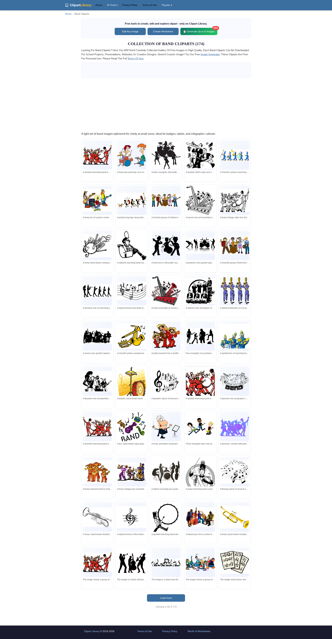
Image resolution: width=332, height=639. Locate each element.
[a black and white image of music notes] (166, 562)
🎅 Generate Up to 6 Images (200, 30)
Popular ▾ (167, 5)
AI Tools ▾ (112, 5)
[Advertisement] (166, 104)
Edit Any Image (130, 31)
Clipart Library (91, 631)
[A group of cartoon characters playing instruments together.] (200, 562)
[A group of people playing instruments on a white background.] (131, 562)
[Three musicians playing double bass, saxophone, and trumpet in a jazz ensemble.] (200, 517)
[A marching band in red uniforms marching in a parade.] (97, 562)
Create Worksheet (163, 31)
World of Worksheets (199, 631)
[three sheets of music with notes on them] (234, 562)
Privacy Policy (129, 5)
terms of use (135, 58)
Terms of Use (149, 5)
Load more (166, 598)
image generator (210, 54)
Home (99, 5)
